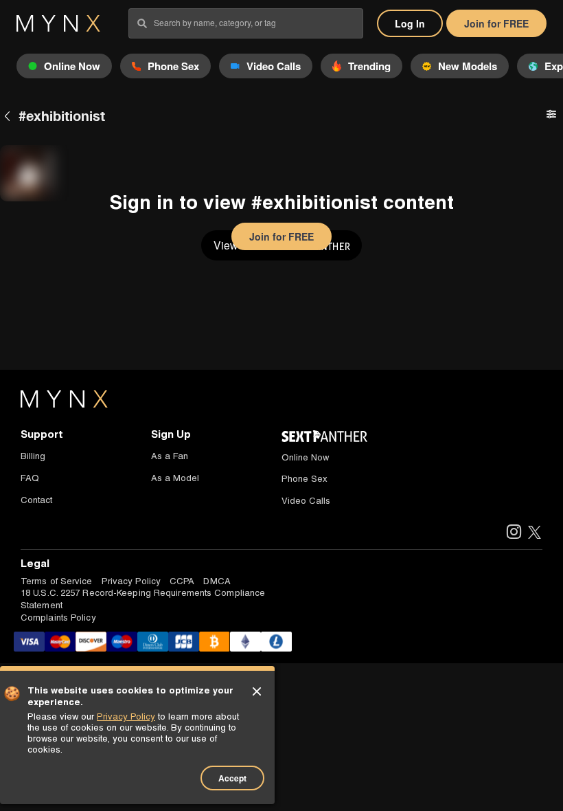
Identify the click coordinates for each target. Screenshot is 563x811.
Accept (232, 778)
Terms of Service (57, 581)
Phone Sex (305, 479)
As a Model (175, 478)
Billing (33, 456)
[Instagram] (513, 533)
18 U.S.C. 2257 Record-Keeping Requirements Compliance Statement (143, 599)
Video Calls (306, 501)
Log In (410, 23)
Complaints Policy (58, 617)
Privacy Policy (131, 581)
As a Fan (169, 456)
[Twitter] (534, 533)
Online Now (305, 457)
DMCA (216, 581)
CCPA (182, 581)
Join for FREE (496, 23)
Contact (36, 500)
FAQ (30, 478)
